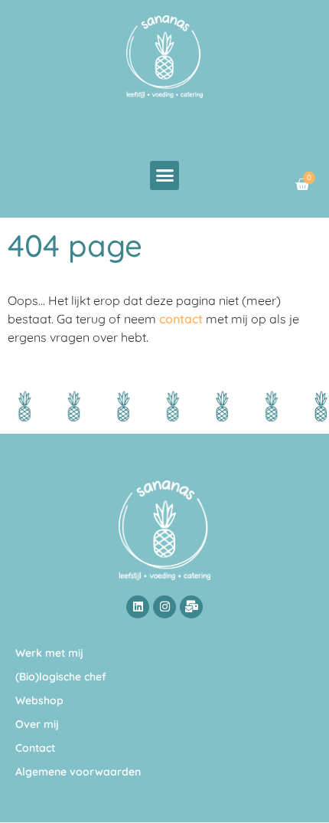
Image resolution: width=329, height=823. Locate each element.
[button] (164, 175)
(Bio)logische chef (60, 677)
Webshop (39, 700)
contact (181, 318)
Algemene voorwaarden (78, 772)
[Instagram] (164, 606)
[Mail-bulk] (191, 606)
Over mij (37, 724)
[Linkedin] (137, 606)
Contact (35, 748)
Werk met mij (49, 653)
